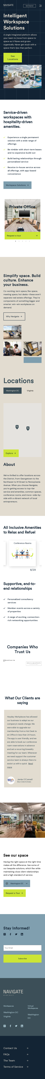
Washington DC (12, 390)
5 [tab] (29, 241)
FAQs (6, 1054)
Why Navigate (12, 316)
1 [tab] (15, 241)
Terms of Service (13, 1066)
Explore (9, 453)
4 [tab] (26, 241)
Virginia (30, 390)
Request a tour (12, 235)
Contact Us (10, 1048)
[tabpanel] (21, 219)
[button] (17, 427)
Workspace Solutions (16, 185)
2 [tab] (19, 241)
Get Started (29, 6)
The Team (9, 1060)
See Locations (13, 58)
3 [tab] (22, 241)
